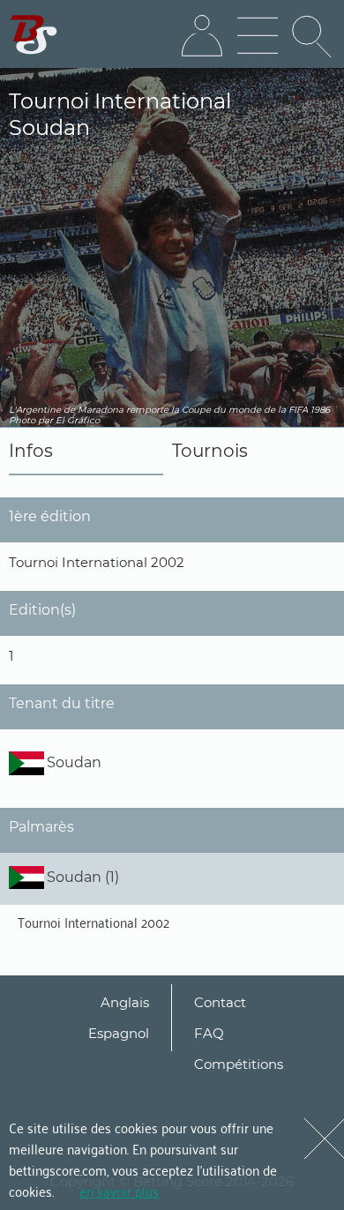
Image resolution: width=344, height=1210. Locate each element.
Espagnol (118, 1033)
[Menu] (258, 36)
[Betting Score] (34, 34)
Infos (31, 450)
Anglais (125, 1002)
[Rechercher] (313, 36)
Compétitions (238, 1064)
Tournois (210, 450)
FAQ (209, 1033)
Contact (220, 1002)
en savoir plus (119, 1190)
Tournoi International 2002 (93, 921)
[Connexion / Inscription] (202, 36)
